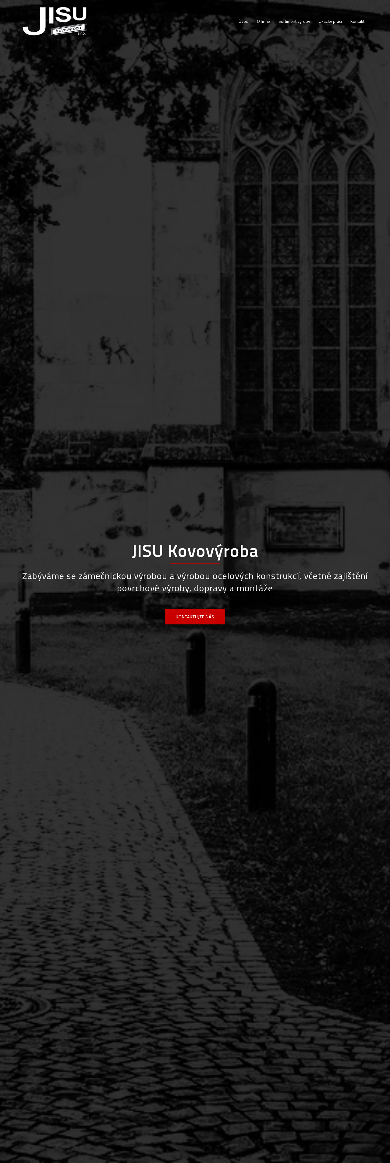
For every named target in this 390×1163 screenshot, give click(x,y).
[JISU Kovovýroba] (55, 20)
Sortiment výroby (294, 21)
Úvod (243, 21)
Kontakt (357, 21)
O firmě (263, 21)
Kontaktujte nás (195, 616)
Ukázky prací (330, 21)
